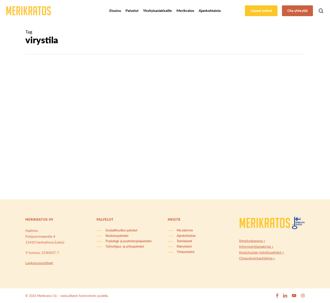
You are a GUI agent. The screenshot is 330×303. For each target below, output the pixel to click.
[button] (117, 230)
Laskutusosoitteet (39, 263)
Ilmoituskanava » (252, 241)
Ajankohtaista (45, 88)
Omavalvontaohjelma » (257, 258)
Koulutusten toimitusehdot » (261, 252)
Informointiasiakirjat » (256, 247)
